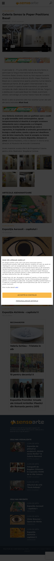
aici (16, 287)
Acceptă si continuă (27, 295)
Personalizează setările (27, 301)
